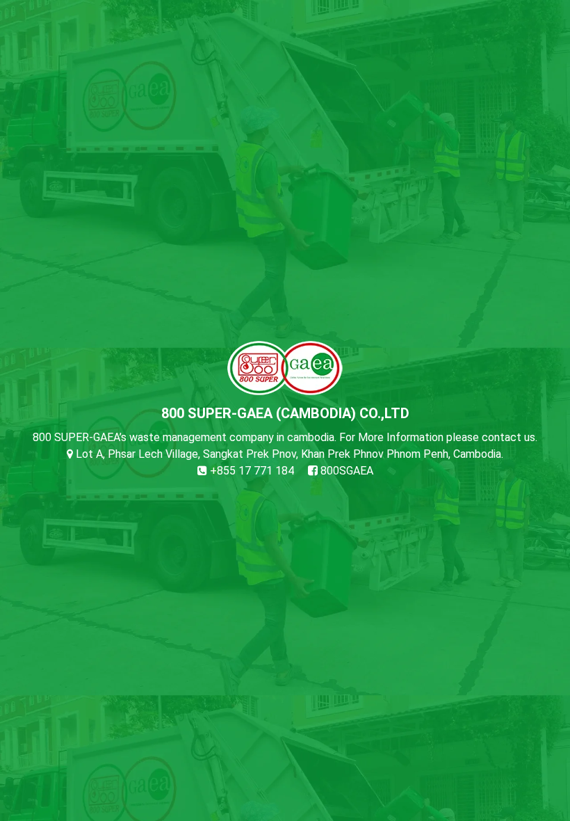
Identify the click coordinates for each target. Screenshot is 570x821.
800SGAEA (345, 470)
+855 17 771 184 (250, 470)
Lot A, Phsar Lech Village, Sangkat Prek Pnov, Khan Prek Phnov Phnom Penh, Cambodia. (288, 454)
